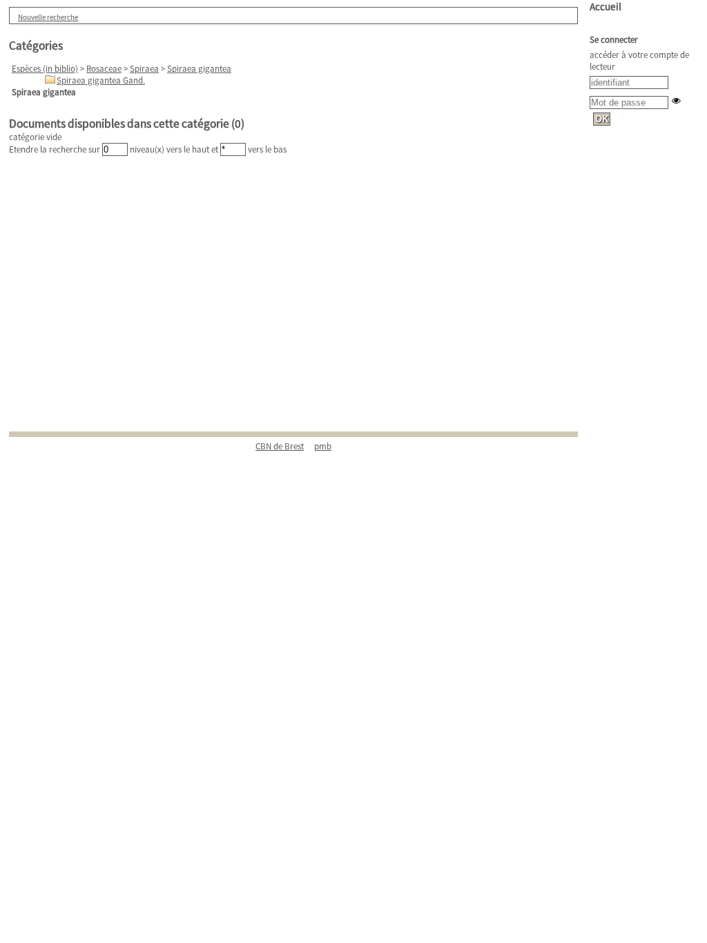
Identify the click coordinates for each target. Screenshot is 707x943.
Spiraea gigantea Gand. (101, 80)
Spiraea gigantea (199, 69)
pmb (322, 446)
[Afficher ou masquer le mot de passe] (676, 100)
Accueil (605, 6)
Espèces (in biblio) (45, 69)
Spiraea (144, 69)
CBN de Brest (279, 446)
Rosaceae (104, 69)
